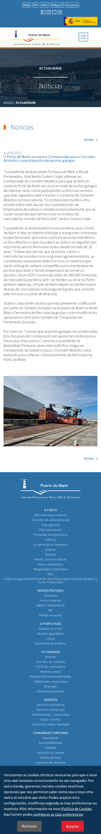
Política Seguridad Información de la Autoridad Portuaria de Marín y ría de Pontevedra (50, 580)
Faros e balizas (50, 600)
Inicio (9, 102)
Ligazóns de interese (50, 762)
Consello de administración (50, 519)
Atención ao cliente (50, 752)
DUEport (57, 5)
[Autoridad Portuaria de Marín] (80, 23)
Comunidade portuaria (50, 732)
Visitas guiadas (50, 757)
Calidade (50, 747)
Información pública (50, 691)
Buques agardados (50, 633)
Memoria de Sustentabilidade (50, 676)
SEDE (26, 5)
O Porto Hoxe (50, 623)
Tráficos (50, 539)
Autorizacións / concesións (50, 714)
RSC (50, 574)
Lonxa (50, 638)
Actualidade (26, 102)
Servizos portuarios (51, 704)
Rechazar (29, 826)
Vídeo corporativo (50, 564)
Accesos (72, 5)
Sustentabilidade (50, 742)
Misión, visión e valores (50, 559)
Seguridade (50, 737)
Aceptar (72, 826)
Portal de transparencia (50, 534)
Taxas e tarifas (50, 719)
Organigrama (50, 524)
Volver (89, 139)
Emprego (50, 686)
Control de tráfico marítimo (50, 724)
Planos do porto (50, 615)
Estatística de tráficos (50, 643)
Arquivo (50, 549)
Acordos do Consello (50, 661)
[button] (83, 37)
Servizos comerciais (50, 709)
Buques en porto (50, 628)
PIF (35, 5)
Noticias (50, 656)
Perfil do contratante (50, 666)
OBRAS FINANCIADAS (50, 605)
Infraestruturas (51, 590)
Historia (50, 554)
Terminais (50, 595)
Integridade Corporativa (50, 569)
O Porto (50, 510)
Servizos (51, 699)
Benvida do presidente (51, 515)
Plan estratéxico (50, 529)
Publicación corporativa (50, 681)
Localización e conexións (50, 544)
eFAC (44, 5)
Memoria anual (50, 671)
